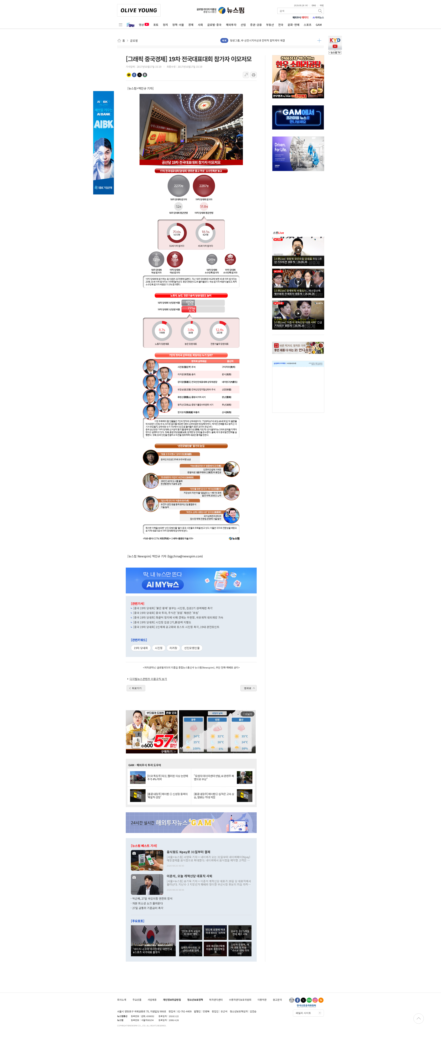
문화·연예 (293, 25)
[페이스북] (297, 1000)
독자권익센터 (216, 999)
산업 (243, 25)
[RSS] (321, 1000)
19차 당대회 (141, 648)
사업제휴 (152, 999)
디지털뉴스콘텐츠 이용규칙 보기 (148, 679)
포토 (155, 25)
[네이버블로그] (309, 1000)
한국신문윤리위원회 (306, 1006)
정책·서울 (178, 25)
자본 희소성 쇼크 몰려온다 (147, 903)
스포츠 (307, 25)
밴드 (145, 75)
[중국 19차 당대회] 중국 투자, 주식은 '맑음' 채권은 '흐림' (166, 613)
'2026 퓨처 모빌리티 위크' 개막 (190, 932)
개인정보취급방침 (172, 999)
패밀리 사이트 (303, 1013)
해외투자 (231, 25)
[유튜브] (291, 1000)
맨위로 (247, 688)
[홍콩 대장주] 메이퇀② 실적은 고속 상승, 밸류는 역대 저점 (214, 795)
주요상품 (136, 999)
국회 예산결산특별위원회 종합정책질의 (215, 949)
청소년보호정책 (195, 999)
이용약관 (262, 999)
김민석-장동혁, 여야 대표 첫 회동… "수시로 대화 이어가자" (240, 949)
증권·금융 (256, 25)
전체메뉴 (120, 25)
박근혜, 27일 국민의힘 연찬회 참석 (152, 898)
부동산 (270, 25)
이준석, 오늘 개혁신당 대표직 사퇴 (189, 876)
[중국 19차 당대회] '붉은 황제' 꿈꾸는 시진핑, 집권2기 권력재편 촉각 (173, 608)
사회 (200, 25)
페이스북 (134, 75)
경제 (190, 25)
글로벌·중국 (214, 25)
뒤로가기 (137, 688)
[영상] (298, 251)
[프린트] (253, 75)
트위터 (139, 75)
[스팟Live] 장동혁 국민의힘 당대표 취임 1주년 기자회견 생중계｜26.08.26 (298, 260)
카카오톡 (129, 75)
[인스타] (315, 1000)
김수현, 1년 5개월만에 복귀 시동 (240, 932)
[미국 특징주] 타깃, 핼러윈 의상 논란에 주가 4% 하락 (167, 777)
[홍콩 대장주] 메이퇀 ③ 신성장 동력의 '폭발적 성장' (167, 795)
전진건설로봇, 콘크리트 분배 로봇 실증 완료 (254, 40)
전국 (280, 25)
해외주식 (301, 17)
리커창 (173, 648)
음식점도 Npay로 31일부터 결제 (188, 852)
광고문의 (277, 999)
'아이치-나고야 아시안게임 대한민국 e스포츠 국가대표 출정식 (152, 950)
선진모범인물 (192, 648)
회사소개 (121, 999)
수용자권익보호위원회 (240, 999)
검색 (320, 10)
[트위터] (303, 1000)
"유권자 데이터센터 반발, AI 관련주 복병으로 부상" (214, 777)
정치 (165, 25)
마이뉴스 (318, 17)
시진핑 (159, 648)
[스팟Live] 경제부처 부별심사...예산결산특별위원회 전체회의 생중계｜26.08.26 (297, 292)
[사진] (147, 860)
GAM (319, 25)
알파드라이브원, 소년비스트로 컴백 (190, 949)
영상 (141, 25)
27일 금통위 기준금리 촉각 (147, 908)
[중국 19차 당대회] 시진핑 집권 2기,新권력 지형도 (162, 622)
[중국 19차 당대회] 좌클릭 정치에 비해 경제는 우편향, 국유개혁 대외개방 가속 (178, 617)
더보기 (319, 40)
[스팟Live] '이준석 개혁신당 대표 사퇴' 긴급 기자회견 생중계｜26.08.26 (298, 324)
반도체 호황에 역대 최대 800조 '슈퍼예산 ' (215, 932)
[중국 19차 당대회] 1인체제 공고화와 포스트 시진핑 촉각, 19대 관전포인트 (176, 627)
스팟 (278, 233)
